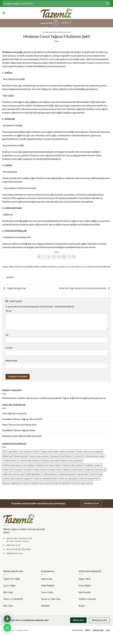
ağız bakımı (13, 451)
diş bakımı (55, 456)
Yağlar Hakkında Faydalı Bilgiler (56, 32)
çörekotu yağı (8, 478)
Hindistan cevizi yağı (49, 59)
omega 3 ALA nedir (23, 469)
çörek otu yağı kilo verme (34, 483)
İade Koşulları (85, 592)
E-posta (9, 348)
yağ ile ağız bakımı (33, 474)
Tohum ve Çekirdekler (13, 599)
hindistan (53, 266)
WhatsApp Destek (99, 620)
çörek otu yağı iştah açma (90, 478)
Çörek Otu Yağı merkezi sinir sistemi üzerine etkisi (83, 288)
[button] (3, 13)
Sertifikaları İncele (91, 503)
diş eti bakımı (66, 456)
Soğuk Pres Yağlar (11, 579)
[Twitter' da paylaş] (49, 257)
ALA (4, 451)
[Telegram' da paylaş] (74, 257)
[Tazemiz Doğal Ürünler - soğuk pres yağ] (56, 13)
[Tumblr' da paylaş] (69, 257)
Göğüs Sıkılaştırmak (16, 288)
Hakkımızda (46, 579)
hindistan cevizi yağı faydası (85, 266)
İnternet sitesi (11, 360)
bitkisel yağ (7, 456)
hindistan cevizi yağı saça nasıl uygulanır (18, 465)
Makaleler (45, 606)
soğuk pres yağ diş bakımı (73, 469)
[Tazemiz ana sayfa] (18, 519)
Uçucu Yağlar (9, 585)
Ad (7, 335)
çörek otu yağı (96, 474)
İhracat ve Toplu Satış (50, 599)
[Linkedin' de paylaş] (64, 257)
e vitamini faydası (10, 460)
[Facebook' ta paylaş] (44, 257)
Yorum (9, 311)
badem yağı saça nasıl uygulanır (90, 451)
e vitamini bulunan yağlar (94, 456)
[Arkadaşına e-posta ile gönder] (54, 257)
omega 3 (98, 465)
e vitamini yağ (24, 460)
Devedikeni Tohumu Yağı (13, 419)
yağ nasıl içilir (82, 474)
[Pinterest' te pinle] (59, 257)
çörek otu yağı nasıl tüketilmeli (58, 483)
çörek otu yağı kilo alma (12, 483)
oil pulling (88, 465)
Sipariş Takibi (85, 579)
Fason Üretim (47, 592)
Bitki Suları (8, 606)
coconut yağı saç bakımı (39, 456)
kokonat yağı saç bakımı (73, 465)
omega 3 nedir (54, 469)
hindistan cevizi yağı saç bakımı (49, 465)
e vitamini (78, 456)
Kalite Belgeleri (47, 585)
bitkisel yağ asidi (20, 456)
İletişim (82, 606)
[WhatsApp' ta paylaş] (39, 257)
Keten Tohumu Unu (11, 424)
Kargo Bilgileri (85, 585)
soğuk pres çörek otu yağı (96, 469)
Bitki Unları (8, 592)
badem (37, 451)
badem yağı (46, 451)
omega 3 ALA (8, 469)
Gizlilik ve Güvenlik (87, 599)
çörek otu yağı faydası (68, 478)
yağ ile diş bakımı (50, 474)
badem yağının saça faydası (64, 451)
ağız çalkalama (26, 451)
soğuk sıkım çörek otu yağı (13, 474)
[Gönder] (107, 3)
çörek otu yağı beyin (24, 478)
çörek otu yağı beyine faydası (45, 478)
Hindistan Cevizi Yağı (12, 436)
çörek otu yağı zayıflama (82, 483)
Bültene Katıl (78, 620)
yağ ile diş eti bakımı (67, 474)
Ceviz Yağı (7, 413)
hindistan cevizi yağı (65, 266)
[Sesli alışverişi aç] (7, 619)
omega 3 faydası (40, 469)
